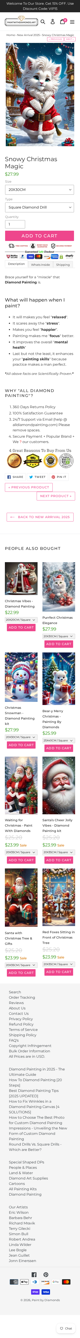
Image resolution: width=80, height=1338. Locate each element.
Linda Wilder (20, 1245)
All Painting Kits (23, 1189)
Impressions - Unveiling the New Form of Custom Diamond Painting (38, 1133)
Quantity (12, 217)
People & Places (23, 1167)
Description (16, 264)
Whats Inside (40, 264)
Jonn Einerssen (22, 1261)
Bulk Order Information (29, 1051)
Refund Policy (21, 1024)
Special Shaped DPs (26, 1162)
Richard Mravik (22, 1223)
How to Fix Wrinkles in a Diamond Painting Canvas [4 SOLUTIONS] (34, 1106)
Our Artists (18, 1207)
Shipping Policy (22, 1035)
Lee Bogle (18, 1250)
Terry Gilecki (19, 1228)
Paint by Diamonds (46, 1300)
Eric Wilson (19, 1212)
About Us (17, 1008)
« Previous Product (28, 487)
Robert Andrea (22, 1239)
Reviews (16, 1003)
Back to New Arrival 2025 (43, 517)
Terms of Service (23, 1030)
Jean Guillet (19, 1255)
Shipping (63, 264)
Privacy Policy (21, 1019)
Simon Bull (18, 1234)
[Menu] (72, 21)
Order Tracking (22, 997)
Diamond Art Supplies (28, 1178)
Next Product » (56, 496)
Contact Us (19, 1013)
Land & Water (21, 1173)
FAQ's (14, 1040)
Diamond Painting (25, 1194)
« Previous (55, 39)
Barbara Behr (20, 1218)
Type (8, 199)
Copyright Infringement (30, 1046)
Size (8, 181)
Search (15, 992)
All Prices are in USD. (27, 1056)
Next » (70, 39)
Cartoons (17, 1184)
